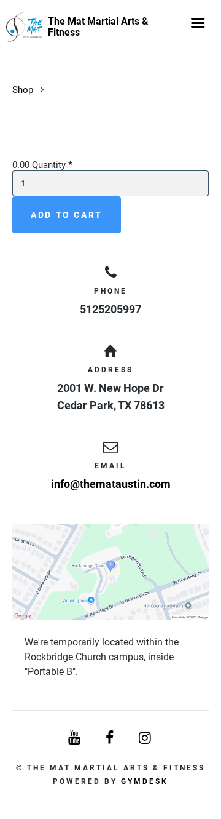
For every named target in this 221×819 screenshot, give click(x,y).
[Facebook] (110, 738)
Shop (22, 89)
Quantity (52, 164)
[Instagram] (146, 738)
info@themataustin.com (111, 483)
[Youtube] (75, 738)
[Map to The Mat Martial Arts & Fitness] (110, 572)
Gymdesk (144, 781)
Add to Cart (67, 215)
